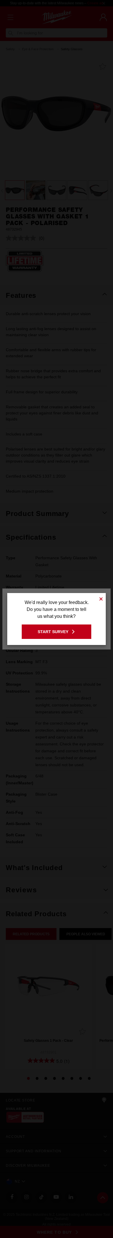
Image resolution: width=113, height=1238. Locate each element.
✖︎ (101, 598)
